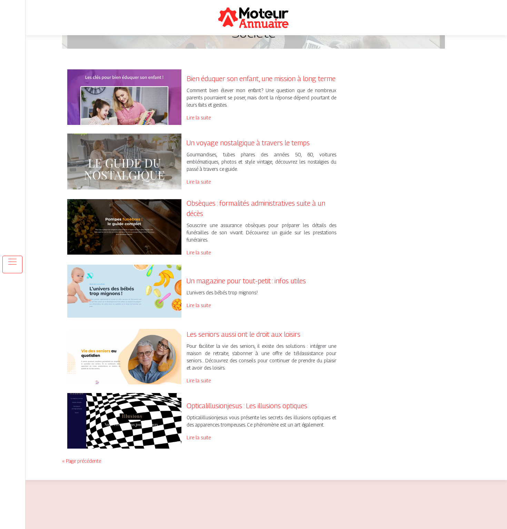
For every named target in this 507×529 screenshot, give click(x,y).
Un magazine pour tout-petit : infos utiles (246, 281)
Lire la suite (199, 117)
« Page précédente (81, 461)
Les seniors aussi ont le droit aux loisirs (243, 334)
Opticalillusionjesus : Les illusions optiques (247, 406)
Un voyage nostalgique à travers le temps (248, 143)
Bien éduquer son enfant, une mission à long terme (261, 79)
